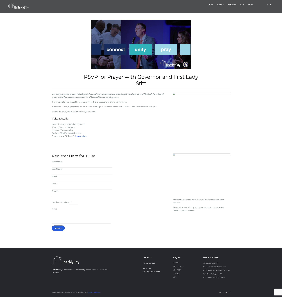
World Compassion (94, 292)
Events (220, 5)
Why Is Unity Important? (212, 274)
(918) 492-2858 (149, 263)
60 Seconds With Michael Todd (214, 267)
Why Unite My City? (210, 263)
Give (242, 5)
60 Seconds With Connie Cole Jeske (216, 270)
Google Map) (80, 136)
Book (250, 5)
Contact (231, 5)
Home (210, 5)
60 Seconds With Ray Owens (214, 278)
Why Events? (178, 266)
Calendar (177, 270)
